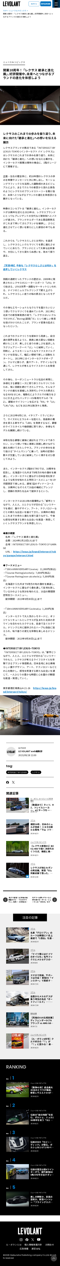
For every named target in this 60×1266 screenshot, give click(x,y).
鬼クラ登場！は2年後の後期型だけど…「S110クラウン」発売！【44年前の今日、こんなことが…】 (18, 900)
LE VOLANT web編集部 (30, 751)
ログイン (34, 4)
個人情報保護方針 (33, 1244)
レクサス (36, 772)
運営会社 (36, 1248)
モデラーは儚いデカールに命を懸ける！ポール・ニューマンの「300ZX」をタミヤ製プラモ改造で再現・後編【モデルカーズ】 (41, 901)
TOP (5, 10)
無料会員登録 (45, 4)
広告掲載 (24, 1248)
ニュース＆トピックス (17, 10)
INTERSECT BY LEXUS (17, 772)
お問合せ (49, 1244)
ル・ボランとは (13, 1244)
